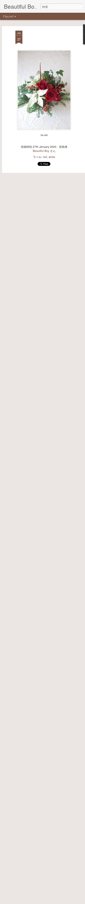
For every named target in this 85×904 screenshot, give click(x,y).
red (45, 157)
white (52, 157)
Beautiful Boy (41, 151)
